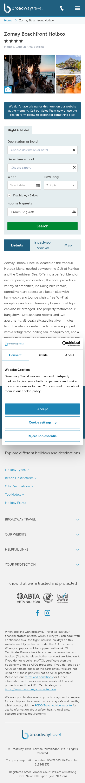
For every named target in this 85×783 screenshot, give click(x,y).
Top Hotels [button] (13, 494)
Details (17, 245)
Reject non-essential (42, 436)
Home (8, 20)
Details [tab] (43, 355)
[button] (77, 8)
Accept (42, 409)
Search (42, 226)
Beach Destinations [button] (19, 478)
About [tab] (69, 355)
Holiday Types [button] (15, 469)
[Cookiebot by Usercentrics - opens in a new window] (62, 343)
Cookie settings (40, 422)
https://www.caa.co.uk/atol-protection (30, 689)
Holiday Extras (15, 502)
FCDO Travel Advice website (53, 705)
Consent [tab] (15, 355)
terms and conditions (39, 677)
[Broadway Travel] (23, 8)
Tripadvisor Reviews (42, 245)
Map (68, 245)
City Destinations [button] (17, 486)
